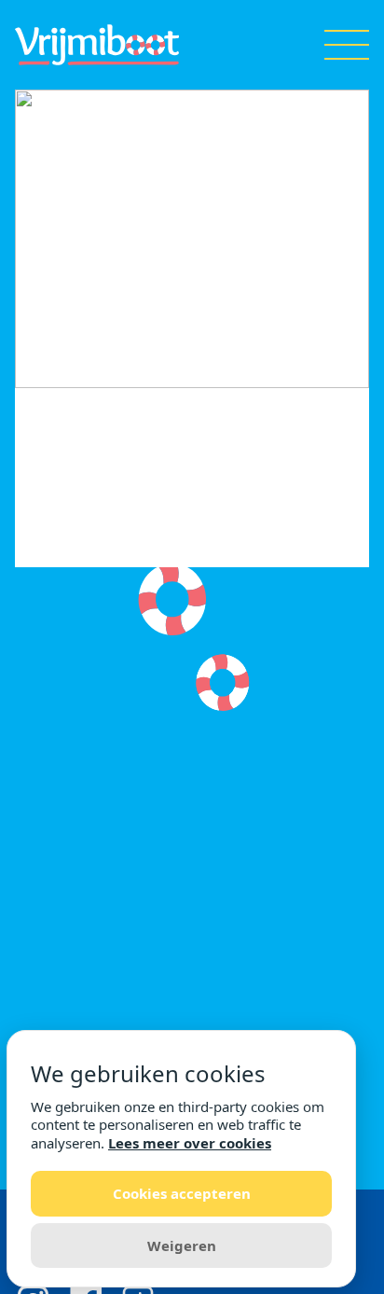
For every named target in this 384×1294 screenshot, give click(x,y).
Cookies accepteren (182, 1193)
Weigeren (181, 1245)
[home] (97, 45)
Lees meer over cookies (189, 1143)
